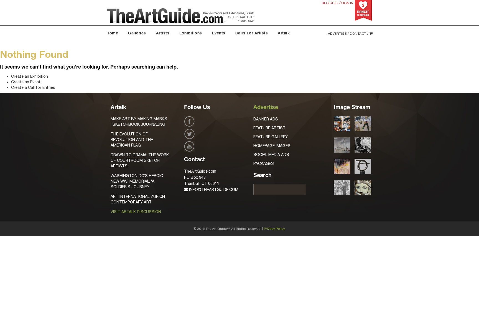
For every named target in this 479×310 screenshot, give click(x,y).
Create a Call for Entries (33, 87)
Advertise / (338, 34)
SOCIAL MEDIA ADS (271, 154)
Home (112, 34)
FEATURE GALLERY (270, 137)
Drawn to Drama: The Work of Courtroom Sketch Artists (140, 160)
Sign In (347, 3)
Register (330, 3)
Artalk (284, 34)
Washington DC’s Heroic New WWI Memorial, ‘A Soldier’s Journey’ (137, 181)
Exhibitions (190, 34)
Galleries (137, 34)
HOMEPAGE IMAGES (272, 145)
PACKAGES (263, 163)
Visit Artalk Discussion (136, 212)
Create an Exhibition (29, 76)
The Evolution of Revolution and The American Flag (132, 139)
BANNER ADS (265, 119)
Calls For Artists (251, 34)
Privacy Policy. (275, 229)
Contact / (359, 34)
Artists (163, 34)
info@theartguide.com (213, 189)
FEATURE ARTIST (269, 128)
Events (218, 34)
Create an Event (25, 82)
